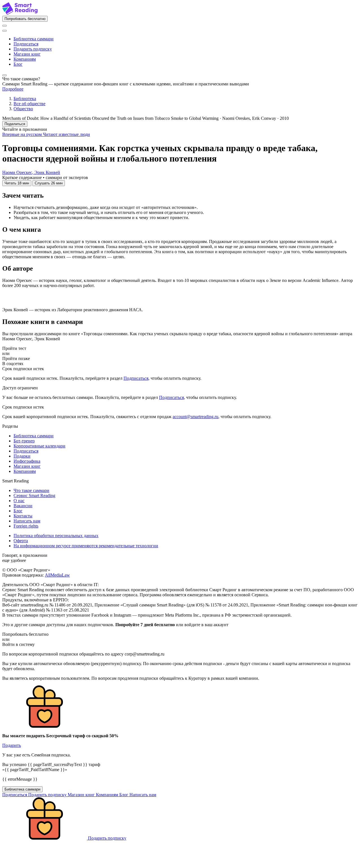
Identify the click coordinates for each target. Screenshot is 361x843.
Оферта (21, 540)
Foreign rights (26, 526)
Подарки (22, 456)
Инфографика (27, 461)
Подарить (11, 745)
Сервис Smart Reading (34, 495)
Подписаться (26, 43)
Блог (18, 64)
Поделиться (15, 124)
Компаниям (25, 59)
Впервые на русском (22, 134)
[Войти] (4, 26)
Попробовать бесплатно (25, 19)
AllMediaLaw (57, 575)
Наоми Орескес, (18, 172)
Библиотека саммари (34, 38)
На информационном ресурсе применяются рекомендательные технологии (86, 545)
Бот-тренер (24, 440)
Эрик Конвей (47, 172)
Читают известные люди (66, 134)
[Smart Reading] (20, 13)
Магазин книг (27, 54)
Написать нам (27, 520)
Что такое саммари (31, 490)
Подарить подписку (33, 49)
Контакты (23, 515)
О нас (19, 500)
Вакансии (23, 505)
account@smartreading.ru (195, 416)
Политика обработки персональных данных (56, 535)
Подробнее (12, 89)
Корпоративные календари (39, 445)
